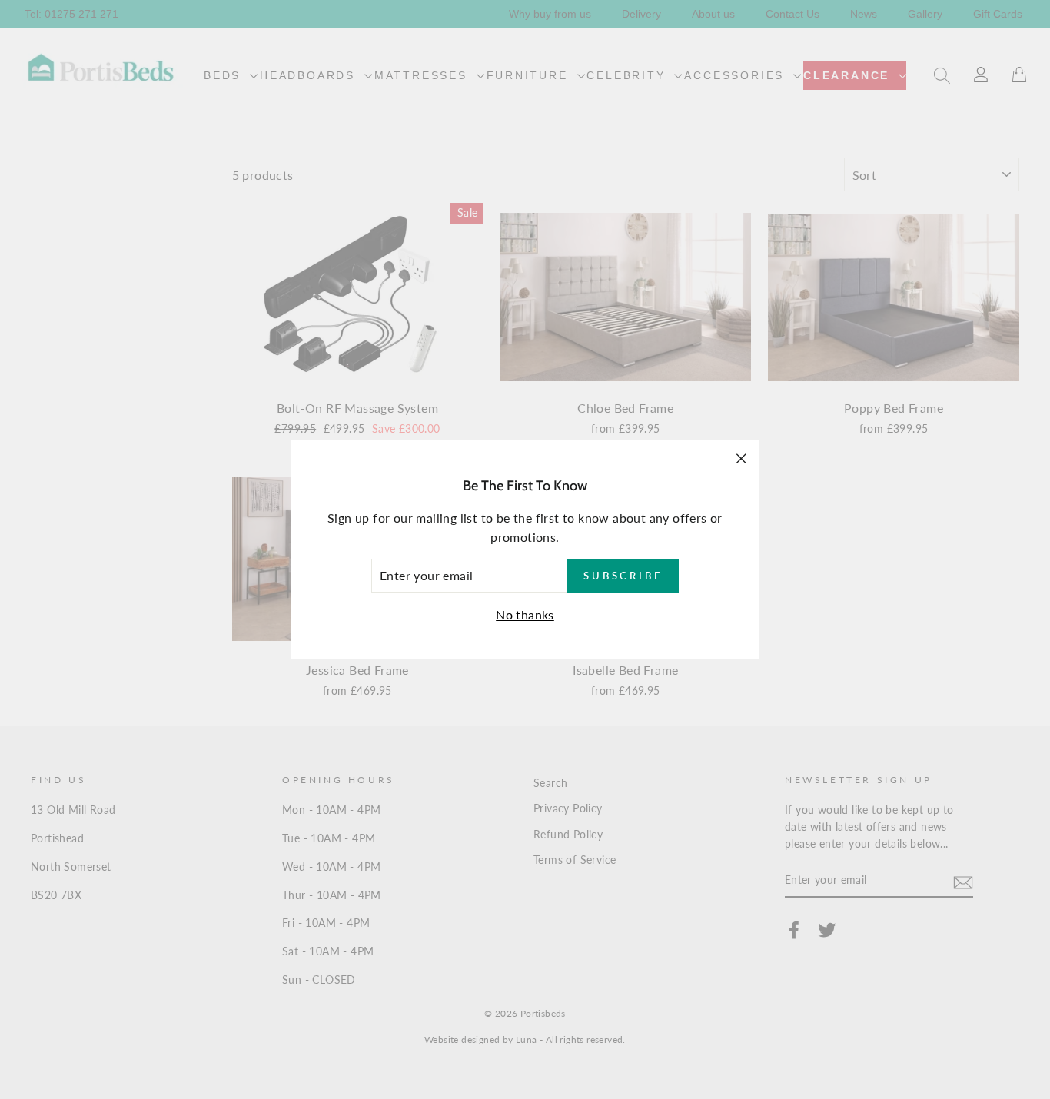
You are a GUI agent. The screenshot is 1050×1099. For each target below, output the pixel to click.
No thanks (525, 614)
